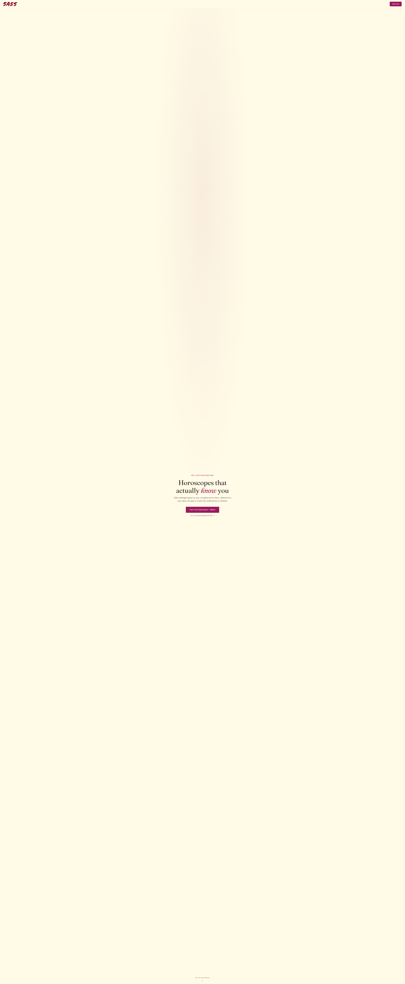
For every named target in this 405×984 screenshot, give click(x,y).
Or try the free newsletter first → (202, 516)
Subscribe (395, 4)
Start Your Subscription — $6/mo (202, 510)
